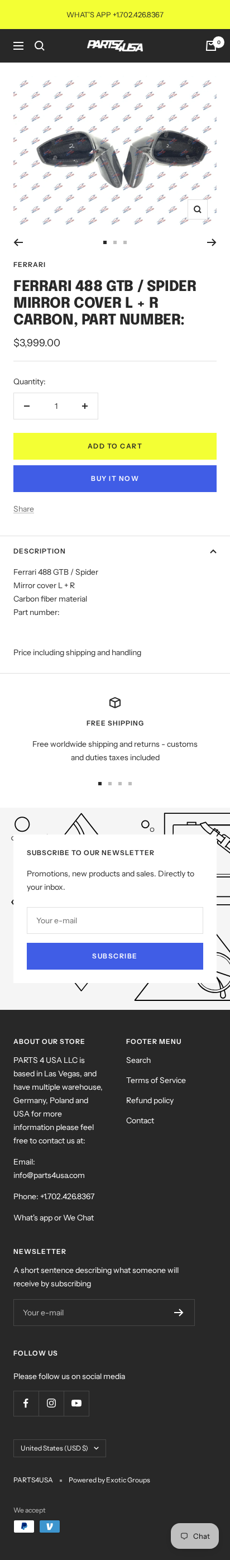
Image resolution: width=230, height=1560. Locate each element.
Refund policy (150, 1100)
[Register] (179, 1312)
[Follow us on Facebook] (26, 1403)
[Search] (40, 46)
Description (39, 551)
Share (23, 509)
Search (138, 1060)
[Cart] (211, 46)
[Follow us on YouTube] (76, 1403)
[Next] (212, 242)
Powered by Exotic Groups (109, 1480)
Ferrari (29, 264)
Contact (140, 1120)
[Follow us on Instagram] (51, 1403)
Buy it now (115, 478)
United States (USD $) (54, 1448)
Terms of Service (156, 1080)
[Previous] (18, 242)
